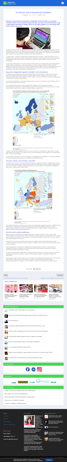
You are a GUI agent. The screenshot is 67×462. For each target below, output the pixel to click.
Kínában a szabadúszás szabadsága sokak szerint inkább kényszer (20, 390)
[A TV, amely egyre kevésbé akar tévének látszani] (6, 348)
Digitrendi (26, 15)
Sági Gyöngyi (30, 426)
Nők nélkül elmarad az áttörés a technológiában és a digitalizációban (40, 295)
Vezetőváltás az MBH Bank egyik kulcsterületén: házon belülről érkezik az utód (27, 325)
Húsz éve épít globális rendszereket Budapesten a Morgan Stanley (20, 397)
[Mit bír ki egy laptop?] (6, 321)
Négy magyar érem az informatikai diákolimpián (16, 393)
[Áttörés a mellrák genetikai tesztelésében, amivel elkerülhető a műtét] (11, 288)
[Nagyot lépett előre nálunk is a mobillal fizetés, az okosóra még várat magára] (55, 288)
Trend (44, 15)
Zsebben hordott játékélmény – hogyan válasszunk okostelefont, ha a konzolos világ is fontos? (31, 352)
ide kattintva (39, 460)
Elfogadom (49, 460)
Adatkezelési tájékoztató (9, 424)
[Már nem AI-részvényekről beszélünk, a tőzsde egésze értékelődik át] (6, 342)
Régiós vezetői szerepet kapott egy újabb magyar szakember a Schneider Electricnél (28, 315)
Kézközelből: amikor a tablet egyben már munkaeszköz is (22, 310)
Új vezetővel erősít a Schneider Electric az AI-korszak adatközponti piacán (26, 357)
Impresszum (6, 416)
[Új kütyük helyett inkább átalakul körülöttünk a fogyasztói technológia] (6, 337)
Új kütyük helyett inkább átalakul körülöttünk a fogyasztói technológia (25, 336)
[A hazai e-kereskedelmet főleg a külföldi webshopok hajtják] (26, 288)
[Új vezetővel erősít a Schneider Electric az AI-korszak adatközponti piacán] (6, 358)
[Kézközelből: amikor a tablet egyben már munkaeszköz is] (6, 310)
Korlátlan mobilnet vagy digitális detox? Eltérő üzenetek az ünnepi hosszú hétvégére (28, 331)
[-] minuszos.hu (10, 387)
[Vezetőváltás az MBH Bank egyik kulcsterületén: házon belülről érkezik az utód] (6, 326)
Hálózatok (40, 15)
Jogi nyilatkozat (7, 421)
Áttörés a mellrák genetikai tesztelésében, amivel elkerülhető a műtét (11, 296)
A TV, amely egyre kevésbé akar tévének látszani (20, 347)
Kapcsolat (5, 418)
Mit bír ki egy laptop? (13, 320)
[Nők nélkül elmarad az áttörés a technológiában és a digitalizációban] (41, 288)
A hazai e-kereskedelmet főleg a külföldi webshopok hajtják (25, 295)
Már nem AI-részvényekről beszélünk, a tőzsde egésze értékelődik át (24, 341)
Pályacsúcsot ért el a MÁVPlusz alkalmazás (14, 400)
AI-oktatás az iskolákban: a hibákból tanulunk (15, 403)
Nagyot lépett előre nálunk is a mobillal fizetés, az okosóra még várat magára (55, 296)
